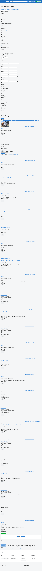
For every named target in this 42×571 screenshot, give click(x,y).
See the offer (3, 533)
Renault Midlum (3, 376)
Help (1, 555)
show (2, 112)
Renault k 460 (3, 211)
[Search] (10, 1)
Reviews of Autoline (13, 558)
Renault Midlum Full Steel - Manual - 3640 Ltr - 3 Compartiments (10, 260)
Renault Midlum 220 (4, 128)
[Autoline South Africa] (3, 1)
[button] (1, 134)
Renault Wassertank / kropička (5, 227)
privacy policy (11, 154)
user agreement (16, 154)
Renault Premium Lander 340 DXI (6, 177)
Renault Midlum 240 (3, 545)
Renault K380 (3, 345)
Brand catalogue (13, 559)
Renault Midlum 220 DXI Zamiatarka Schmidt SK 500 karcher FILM (11, 424)
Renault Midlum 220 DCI (4, 276)
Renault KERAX (3, 162)
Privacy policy (12, 555)
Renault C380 (3, 243)
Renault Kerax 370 (3, 408)
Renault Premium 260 (4, 295)
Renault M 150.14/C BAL (4, 360)
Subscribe (3, 153)
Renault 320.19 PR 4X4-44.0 (5, 193)
